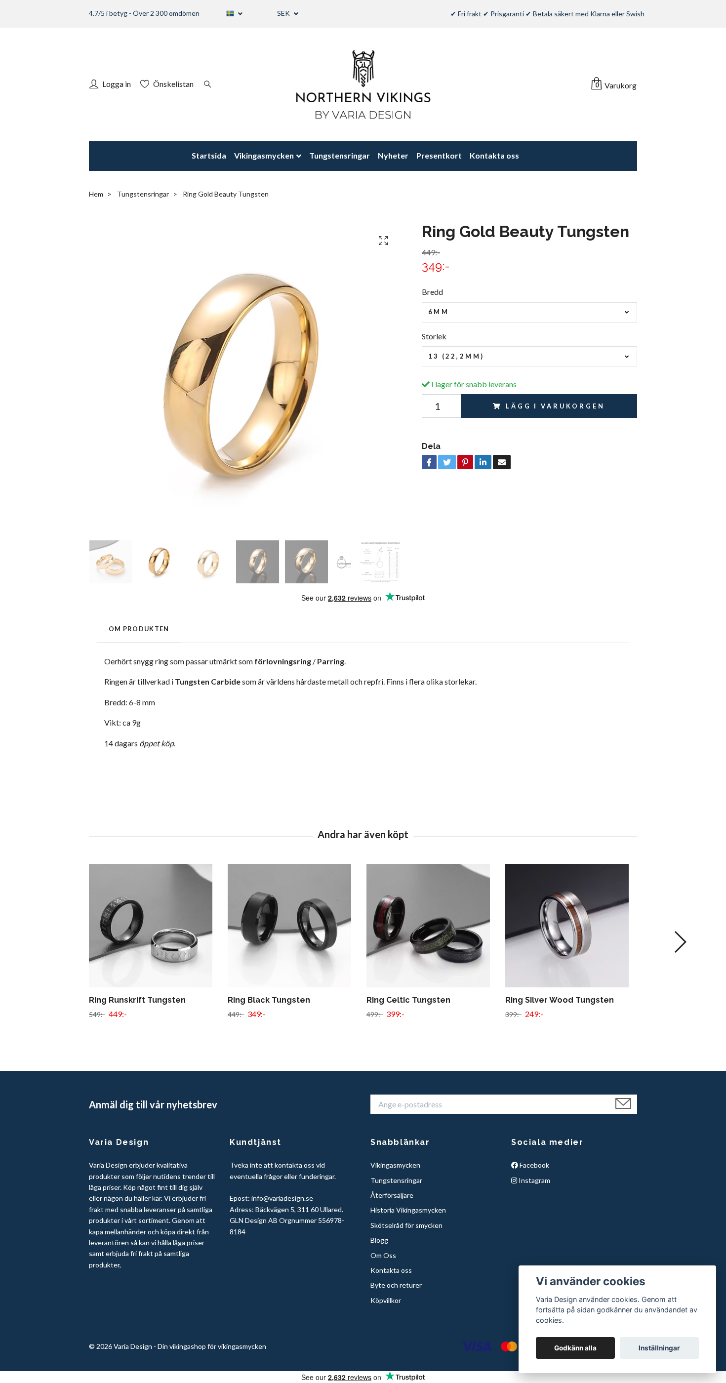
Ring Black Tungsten (269, 1000)
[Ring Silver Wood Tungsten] (571, 925)
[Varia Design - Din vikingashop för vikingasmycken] (363, 84)
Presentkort (439, 155)
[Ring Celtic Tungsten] (432, 925)
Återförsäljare (391, 1195)
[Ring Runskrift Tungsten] (154, 925)
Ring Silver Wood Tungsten (559, 1000)
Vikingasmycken (264, 155)
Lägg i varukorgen (555, 406)
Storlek (434, 336)
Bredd (432, 291)
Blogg (379, 1240)
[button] (679, 942)
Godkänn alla (575, 1348)
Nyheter (393, 155)
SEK (284, 13)
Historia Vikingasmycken (408, 1210)
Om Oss (383, 1255)
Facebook (533, 1165)
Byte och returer (396, 1285)
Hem (96, 194)
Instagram (533, 1180)
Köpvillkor (385, 1300)
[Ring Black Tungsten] (293, 925)
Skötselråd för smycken (406, 1225)
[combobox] (529, 312)
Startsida (209, 155)
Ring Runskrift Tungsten (137, 1000)
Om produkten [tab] (139, 629)
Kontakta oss (494, 155)
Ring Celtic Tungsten (408, 1000)
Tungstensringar (339, 155)
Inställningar (659, 1348)
